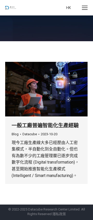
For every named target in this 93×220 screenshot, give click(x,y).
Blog (15, 134)
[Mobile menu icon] (85, 8)
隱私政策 (59, 214)
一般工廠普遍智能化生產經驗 (45, 125)
